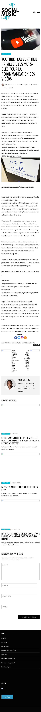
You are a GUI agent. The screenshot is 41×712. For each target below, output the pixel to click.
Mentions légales (6, 667)
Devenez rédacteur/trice (8, 650)
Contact (3, 638)
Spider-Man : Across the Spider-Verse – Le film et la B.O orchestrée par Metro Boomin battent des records (20, 440)
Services (4, 654)
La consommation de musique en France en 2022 (19, 488)
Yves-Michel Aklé (9, 84)
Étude (18, 342)
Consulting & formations (8, 659)
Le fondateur (5, 646)
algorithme (6, 342)
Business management (8, 663)
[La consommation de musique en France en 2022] (20, 466)
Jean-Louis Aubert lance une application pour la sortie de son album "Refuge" (26, 360)
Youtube (32, 342)
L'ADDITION (6, 54)
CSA (13, 342)
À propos (4, 642)
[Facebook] (15, 337)
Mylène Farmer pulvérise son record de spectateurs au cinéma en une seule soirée (14, 361)
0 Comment (36, 84)
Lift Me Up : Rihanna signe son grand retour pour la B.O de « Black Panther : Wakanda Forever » (20, 536)
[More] (25, 337)
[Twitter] (18, 337)
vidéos (25, 342)
